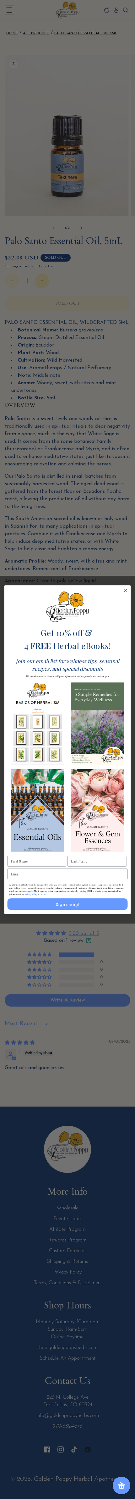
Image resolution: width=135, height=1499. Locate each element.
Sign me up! (67, 904)
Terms (43, 894)
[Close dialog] (125, 590)
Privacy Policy (31, 894)
